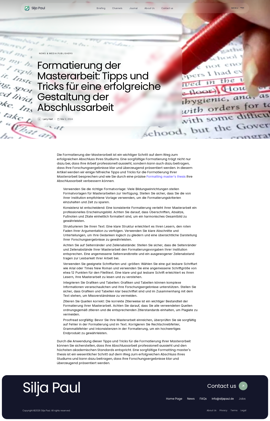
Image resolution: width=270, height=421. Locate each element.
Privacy (223, 410)
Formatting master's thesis (166, 176)
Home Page (174, 399)
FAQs (203, 399)
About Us (211, 410)
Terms (234, 410)
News (191, 399)
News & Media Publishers (56, 53)
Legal (243, 410)
